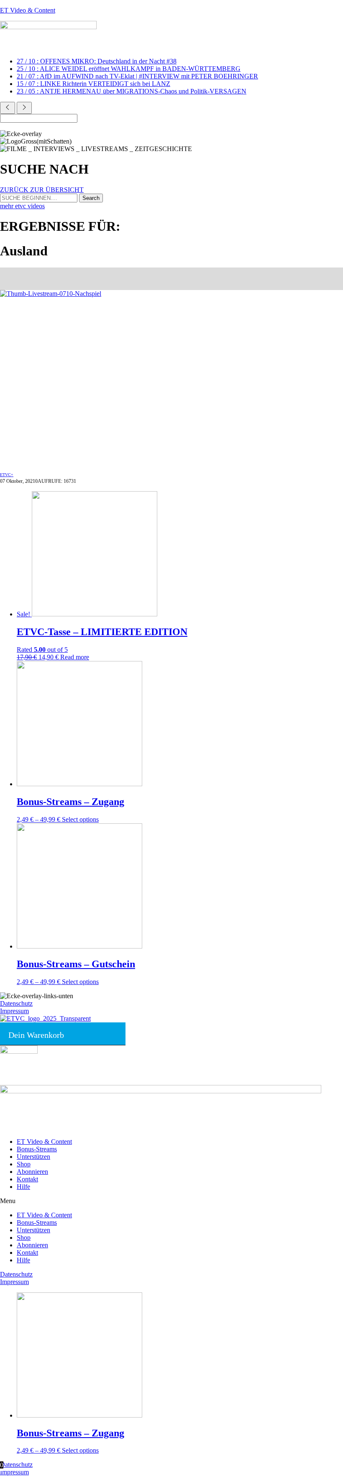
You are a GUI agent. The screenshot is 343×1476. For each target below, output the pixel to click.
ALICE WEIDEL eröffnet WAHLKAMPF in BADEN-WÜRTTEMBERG (129, 68)
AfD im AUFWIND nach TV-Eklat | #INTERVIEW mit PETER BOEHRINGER (137, 76)
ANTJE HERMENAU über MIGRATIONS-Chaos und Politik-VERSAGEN (131, 91)
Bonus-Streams (37, 1149)
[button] (171, 1201)
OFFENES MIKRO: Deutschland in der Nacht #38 (97, 61)
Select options (80, 819)
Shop (24, 1164)
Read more (74, 657)
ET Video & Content (27, 10)
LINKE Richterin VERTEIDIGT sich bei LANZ (93, 83)
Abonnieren (32, 1171)
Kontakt (27, 1179)
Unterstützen (33, 1156)
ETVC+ (6, 474)
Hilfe (23, 1186)
